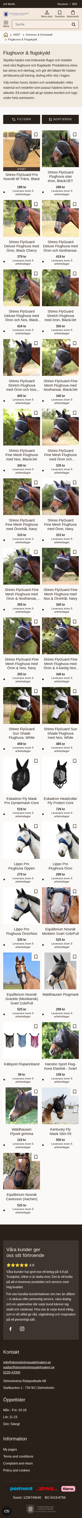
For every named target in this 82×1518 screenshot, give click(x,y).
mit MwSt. (9, 4)
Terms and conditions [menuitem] (18, 1456)
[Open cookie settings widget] (7, 1511)
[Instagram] (22, 1329)
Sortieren (62, 119)
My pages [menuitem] (10, 1449)
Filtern (24, 119)
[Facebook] (10, 1329)
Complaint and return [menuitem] (18, 1463)
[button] (6, 23)
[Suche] (74, 24)
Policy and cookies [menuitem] (16, 1470)
